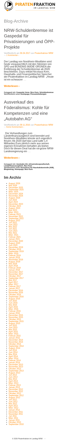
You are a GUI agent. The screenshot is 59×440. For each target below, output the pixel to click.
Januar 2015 (14, 338)
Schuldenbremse (46, 92)
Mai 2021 (13, 233)
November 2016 (16, 292)
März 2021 (13, 235)
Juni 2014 (13, 352)
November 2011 (16, 414)
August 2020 (14, 243)
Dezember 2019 (16, 247)
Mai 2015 (13, 329)
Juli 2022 (13, 222)
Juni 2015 (13, 327)
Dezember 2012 (16, 389)
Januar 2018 (14, 270)
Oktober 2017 (15, 276)
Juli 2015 (13, 325)
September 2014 (16, 346)
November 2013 (16, 366)
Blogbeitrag (9, 169)
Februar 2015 (15, 336)
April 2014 (13, 356)
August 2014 (14, 348)
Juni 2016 (13, 303)
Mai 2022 (13, 226)
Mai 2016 (13, 305)
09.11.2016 (25, 125)
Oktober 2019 (15, 249)
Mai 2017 (13, 280)
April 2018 (13, 266)
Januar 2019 (14, 257)
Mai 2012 (13, 403)
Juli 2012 (13, 399)
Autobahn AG (22, 164)
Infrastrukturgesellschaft (39, 164)
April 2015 (13, 331)
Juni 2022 (13, 224)
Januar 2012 (14, 410)
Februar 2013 (15, 385)
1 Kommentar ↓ (12, 55)
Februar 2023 (15, 214)
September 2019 (16, 251)
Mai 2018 (13, 264)
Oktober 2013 (15, 368)
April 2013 (13, 381)
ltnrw (27, 92)
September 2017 (16, 278)
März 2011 (13, 418)
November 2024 (16, 196)
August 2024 (14, 198)
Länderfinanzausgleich (13, 166)
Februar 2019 (15, 255)
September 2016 (16, 296)
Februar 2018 (15, 268)
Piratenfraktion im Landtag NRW (30, 439)
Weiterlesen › (11, 86)
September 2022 (16, 218)
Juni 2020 (13, 245)
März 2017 (13, 284)
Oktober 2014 (15, 344)
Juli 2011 (13, 416)
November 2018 (16, 259)
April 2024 (13, 202)
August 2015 (14, 323)
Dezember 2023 (16, 204)
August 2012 (14, 397)
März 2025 (13, 191)
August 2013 (14, 373)
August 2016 (14, 299)
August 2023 (14, 208)
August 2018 (14, 261)
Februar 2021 (15, 237)
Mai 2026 (13, 185)
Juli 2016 (13, 301)
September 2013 (16, 371)
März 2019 (13, 253)
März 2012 (13, 408)
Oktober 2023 (15, 206)
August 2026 (14, 183)
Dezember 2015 (16, 315)
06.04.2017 (25, 53)
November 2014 (16, 342)
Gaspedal (20, 92)
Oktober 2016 (15, 294)
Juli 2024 (13, 200)
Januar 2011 (14, 420)
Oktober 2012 (15, 393)
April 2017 (13, 282)
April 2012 (13, 406)
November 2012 (16, 391)
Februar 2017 (15, 286)
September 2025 (16, 189)
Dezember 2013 (16, 364)
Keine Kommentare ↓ (15, 127)
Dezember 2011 (16, 412)
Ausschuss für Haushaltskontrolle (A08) (37, 167)
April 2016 (13, 307)
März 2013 (13, 383)
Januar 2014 (14, 362)
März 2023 (13, 212)
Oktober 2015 (15, 319)
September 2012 (16, 395)
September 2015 (16, 321)
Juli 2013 (13, 375)
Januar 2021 (14, 239)
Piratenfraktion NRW (44, 53)
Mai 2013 (13, 379)
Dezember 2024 (16, 194)
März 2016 (13, 309)
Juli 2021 (13, 229)
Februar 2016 (15, 311)
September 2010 (16, 424)
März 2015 (13, 333)
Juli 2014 (13, 350)
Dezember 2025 (16, 187)
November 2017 (16, 274)
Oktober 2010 (15, 422)
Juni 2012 (13, 401)
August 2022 (14, 220)
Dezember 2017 (16, 272)
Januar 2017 (14, 288)
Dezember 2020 (16, 241)
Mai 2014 (13, 354)
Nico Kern (34, 92)
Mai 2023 (13, 210)
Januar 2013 (14, 387)
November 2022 (16, 216)
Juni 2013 (13, 377)
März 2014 (13, 358)
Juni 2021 (13, 231)
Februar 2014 (15, 360)
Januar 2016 (14, 313)
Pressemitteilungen (38, 94)
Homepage (24, 94)
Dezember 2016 (16, 290)
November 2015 (16, 317)
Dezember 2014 (16, 340)
